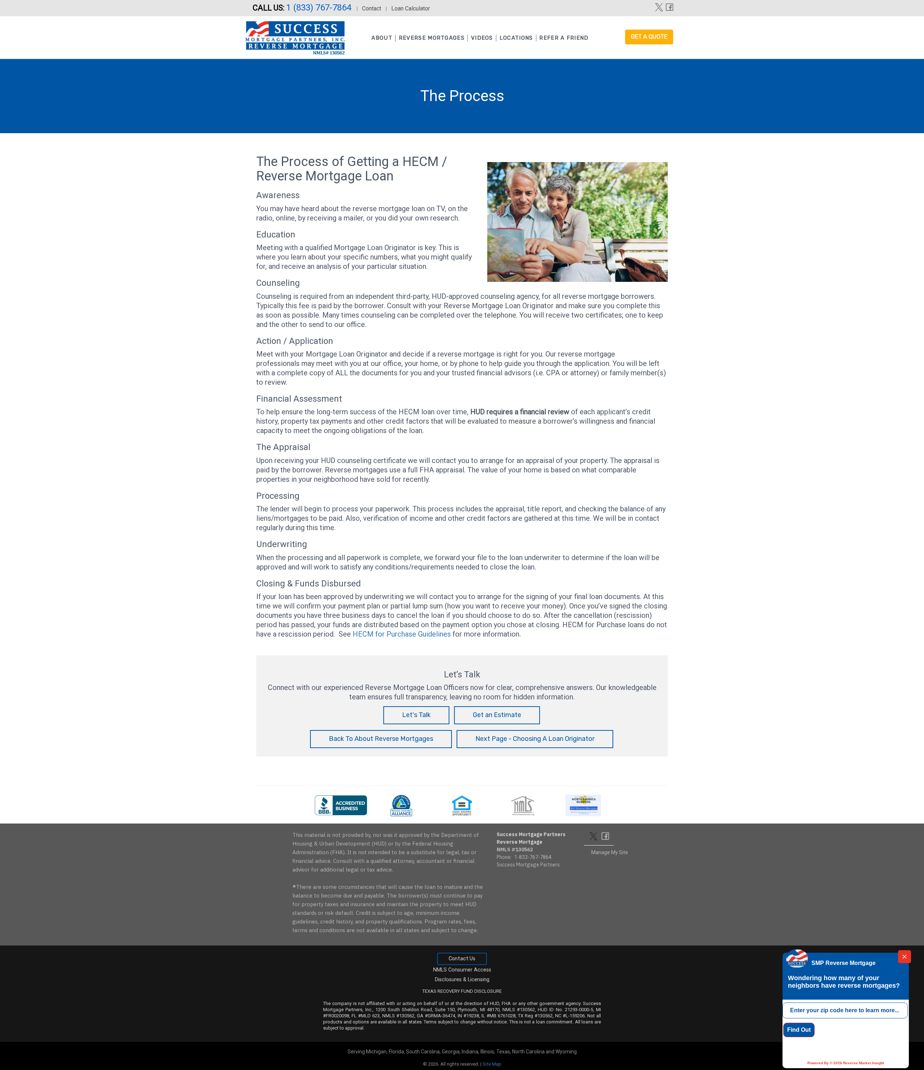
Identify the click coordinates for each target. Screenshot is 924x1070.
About (381, 38)
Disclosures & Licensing (462, 980)
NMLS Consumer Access (462, 970)
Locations (516, 38)
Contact (371, 8)
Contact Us (462, 959)
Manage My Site (609, 852)
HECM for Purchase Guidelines (402, 634)
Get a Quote (649, 36)
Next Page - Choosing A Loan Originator (534, 739)
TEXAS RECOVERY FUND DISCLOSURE (462, 991)
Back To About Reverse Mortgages (381, 739)
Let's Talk (416, 715)
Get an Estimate (497, 715)
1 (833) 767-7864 (319, 8)
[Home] (295, 35)
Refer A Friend (563, 38)
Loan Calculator (410, 8)
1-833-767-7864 (533, 857)
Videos (482, 38)
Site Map (492, 1064)
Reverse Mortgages (432, 38)
